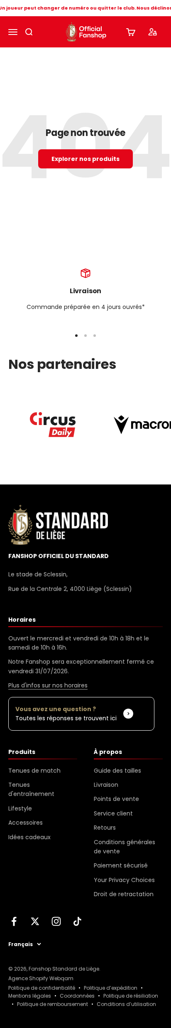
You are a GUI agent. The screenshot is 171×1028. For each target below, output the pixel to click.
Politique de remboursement (52, 1004)
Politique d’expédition (110, 987)
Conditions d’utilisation (126, 1004)
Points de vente (116, 799)
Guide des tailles (117, 770)
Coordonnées (77, 995)
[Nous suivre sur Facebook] (14, 921)
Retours (105, 827)
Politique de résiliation (130, 995)
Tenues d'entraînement (31, 789)
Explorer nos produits (85, 159)
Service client (113, 813)
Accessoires (25, 822)
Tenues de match (34, 770)
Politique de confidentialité (41, 987)
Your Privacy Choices (124, 880)
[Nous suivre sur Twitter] (35, 921)
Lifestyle (20, 808)
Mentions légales (29, 995)
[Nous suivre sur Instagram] (56, 921)
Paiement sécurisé (121, 865)
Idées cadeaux (29, 837)
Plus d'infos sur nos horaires (48, 685)
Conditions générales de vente (124, 846)
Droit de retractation (124, 894)
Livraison (106, 785)
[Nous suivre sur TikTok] (77, 921)
